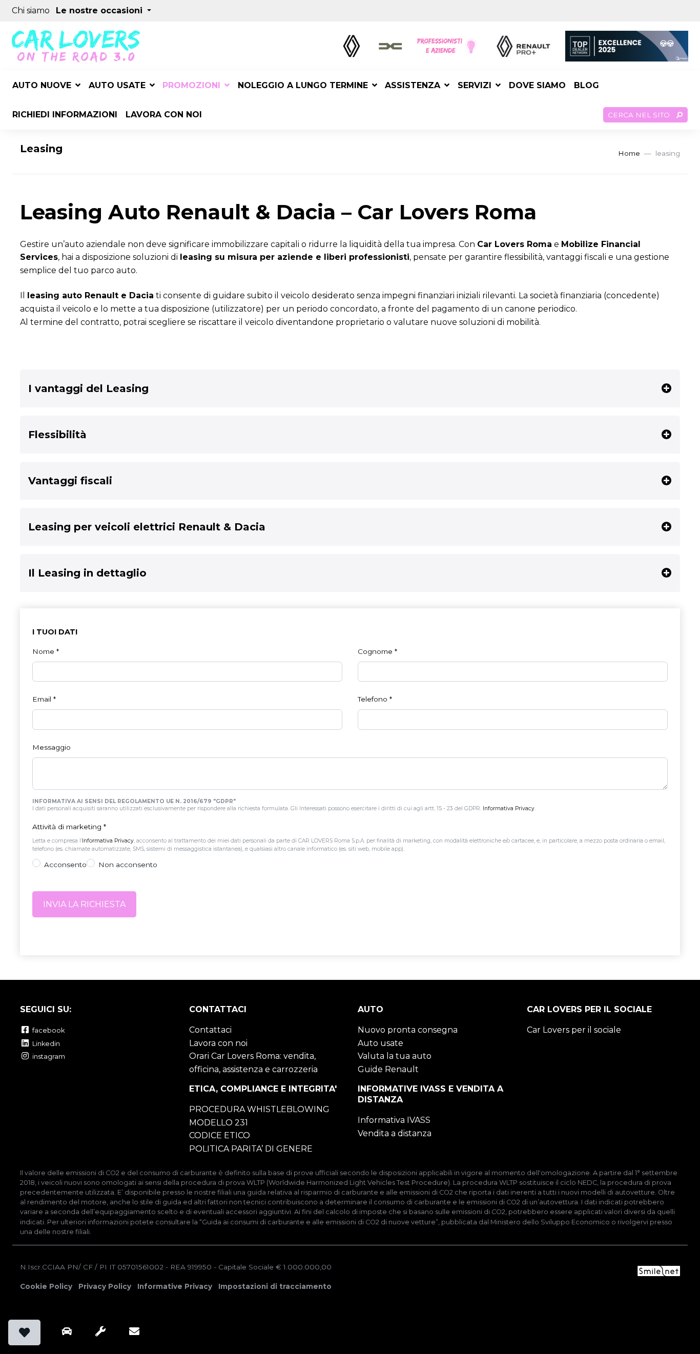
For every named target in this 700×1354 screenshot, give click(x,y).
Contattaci (210, 1030)
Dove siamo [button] (537, 85)
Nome (45, 651)
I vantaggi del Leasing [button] (88, 388)
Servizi (474, 85)
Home (629, 153)
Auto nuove (41, 85)
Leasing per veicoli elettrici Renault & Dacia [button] (146, 527)
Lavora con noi (218, 1043)
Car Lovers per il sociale (574, 1030)
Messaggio (51, 747)
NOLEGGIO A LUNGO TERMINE (303, 85)
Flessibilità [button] (57, 434)
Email (44, 699)
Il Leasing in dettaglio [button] (87, 573)
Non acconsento (127, 864)
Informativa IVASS (394, 1120)
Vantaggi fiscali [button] (70, 481)
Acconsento (65, 864)
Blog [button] (586, 85)
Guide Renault (388, 1069)
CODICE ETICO (219, 1135)
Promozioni (191, 85)
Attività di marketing (69, 827)
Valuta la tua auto (394, 1056)
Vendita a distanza (394, 1133)
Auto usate (117, 85)
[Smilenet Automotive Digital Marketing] (658, 1270)
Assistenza (412, 85)
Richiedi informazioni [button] (64, 114)
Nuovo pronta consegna (408, 1030)
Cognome (377, 651)
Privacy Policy (104, 1286)
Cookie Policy (46, 1286)
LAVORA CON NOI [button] (164, 114)
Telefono (375, 699)
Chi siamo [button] (31, 10)
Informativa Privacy (508, 808)
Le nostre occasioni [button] (100, 10)
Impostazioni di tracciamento (275, 1286)
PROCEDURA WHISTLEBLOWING (259, 1109)
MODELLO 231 (218, 1122)
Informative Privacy (174, 1286)
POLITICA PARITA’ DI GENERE (251, 1149)
